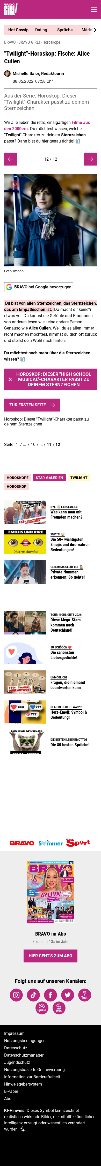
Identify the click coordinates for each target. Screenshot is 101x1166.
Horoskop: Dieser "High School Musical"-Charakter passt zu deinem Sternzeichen (53, 379)
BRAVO (10, 42)
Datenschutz (15, 1047)
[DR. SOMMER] (50, 843)
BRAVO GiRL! (29, 42)
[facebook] (50, 995)
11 (49, 444)
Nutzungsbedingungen (25, 1040)
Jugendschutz (17, 1062)
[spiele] (41, 1007)
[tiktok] (33, 995)
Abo (7, 1098)
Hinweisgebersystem (23, 1084)
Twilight (79, 478)
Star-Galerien (49, 478)
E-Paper (11, 1091)
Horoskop (16, 486)
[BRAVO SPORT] (79, 843)
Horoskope (51, 42)
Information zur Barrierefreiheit (32, 1076)
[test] (84, 995)
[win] (59, 1007)
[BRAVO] (22, 843)
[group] (48, 30)
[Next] (92, 30)
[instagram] (16, 995)
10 (33, 444)
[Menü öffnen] (94, 9)
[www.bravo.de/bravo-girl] (11, 9)
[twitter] (67, 995)
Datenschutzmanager (24, 1055)
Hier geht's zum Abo (50, 955)
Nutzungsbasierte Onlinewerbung (34, 1069)
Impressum (14, 1033)
